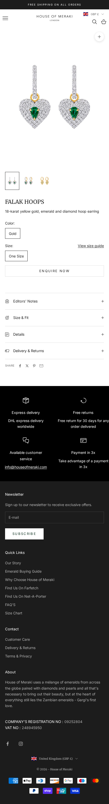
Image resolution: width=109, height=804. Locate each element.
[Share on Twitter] (27, 366)
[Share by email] (41, 366)
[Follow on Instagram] (20, 743)
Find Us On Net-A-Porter (25, 596)
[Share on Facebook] (20, 366)
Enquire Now (54, 271)
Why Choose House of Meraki (29, 579)
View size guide (91, 246)
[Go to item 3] (45, 181)
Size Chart (13, 613)
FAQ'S (10, 604)
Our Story (13, 563)
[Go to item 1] (12, 181)
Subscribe (24, 534)
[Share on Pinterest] (34, 366)
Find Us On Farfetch (21, 588)
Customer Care (17, 639)
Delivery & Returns (20, 648)
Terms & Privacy (18, 656)
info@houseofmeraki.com (26, 467)
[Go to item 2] (28, 181)
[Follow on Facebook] (7, 743)
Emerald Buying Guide (23, 571)
